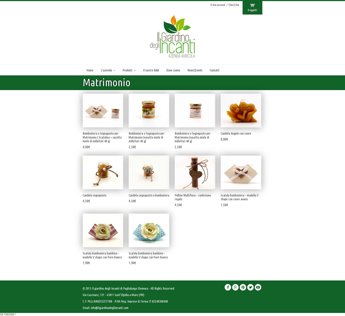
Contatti (214, 70)
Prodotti (127, 70)
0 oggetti (252, 10)
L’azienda (106, 70)
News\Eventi (194, 70)
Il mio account (217, 4)
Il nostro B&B (151, 70)
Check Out (234, 4)
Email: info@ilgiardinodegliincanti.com (105, 308)
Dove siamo (173, 70)
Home (89, 70)
